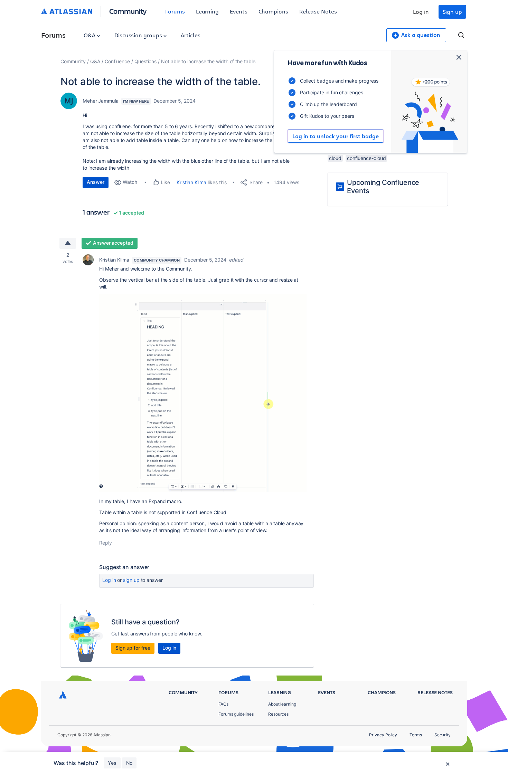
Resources (278, 714)
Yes (112, 763)
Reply (105, 543)
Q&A (90, 35)
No (129, 763)
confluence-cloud (366, 158)
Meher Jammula (101, 101)
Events (238, 11)
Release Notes (318, 11)
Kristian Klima (191, 182)
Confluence (117, 61)
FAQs (223, 704)
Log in (421, 11)
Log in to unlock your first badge (335, 136)
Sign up (452, 11)
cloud (335, 158)
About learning (282, 704)
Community (128, 11)
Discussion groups (138, 35)
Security (442, 734)
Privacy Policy (383, 734)
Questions (145, 61)
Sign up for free (132, 648)
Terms (416, 734)
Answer (95, 182)
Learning (207, 11)
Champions (273, 11)
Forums (175, 11)
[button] (203, 393)
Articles (190, 35)
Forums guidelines (236, 714)
